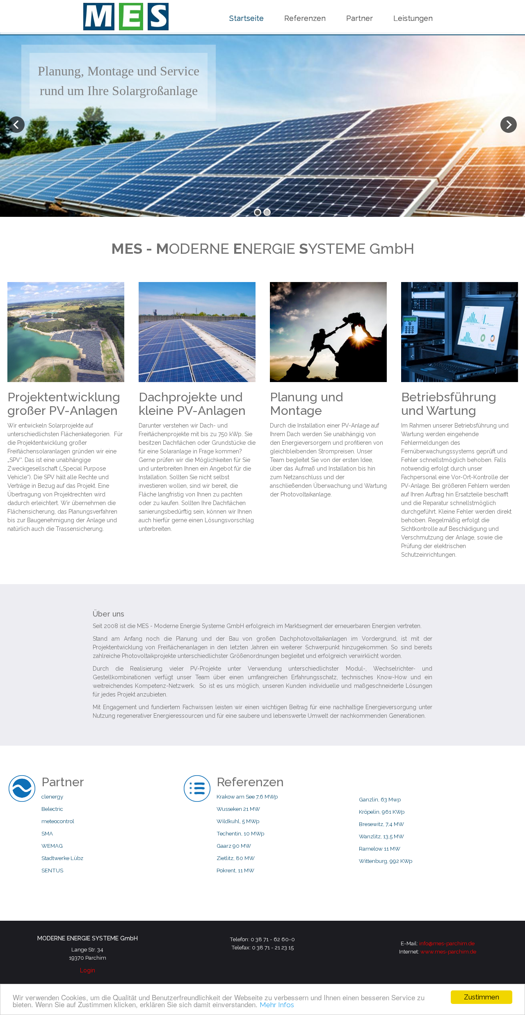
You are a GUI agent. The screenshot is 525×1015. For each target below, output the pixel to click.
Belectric (52, 809)
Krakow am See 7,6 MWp (247, 796)
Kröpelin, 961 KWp (381, 811)
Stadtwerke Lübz (62, 858)
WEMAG (52, 845)
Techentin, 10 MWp (240, 833)
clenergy (52, 796)
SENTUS (52, 870)
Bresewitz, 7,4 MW (381, 824)
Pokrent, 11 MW (235, 870)
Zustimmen (481, 997)
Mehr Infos (277, 1005)
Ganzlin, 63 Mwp (380, 799)
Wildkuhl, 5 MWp (238, 821)
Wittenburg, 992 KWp (385, 861)
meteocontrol (57, 821)
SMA (47, 833)
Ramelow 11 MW (379, 848)
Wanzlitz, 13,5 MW (381, 836)
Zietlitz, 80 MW (236, 858)
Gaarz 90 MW (234, 845)
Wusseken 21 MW (238, 809)
